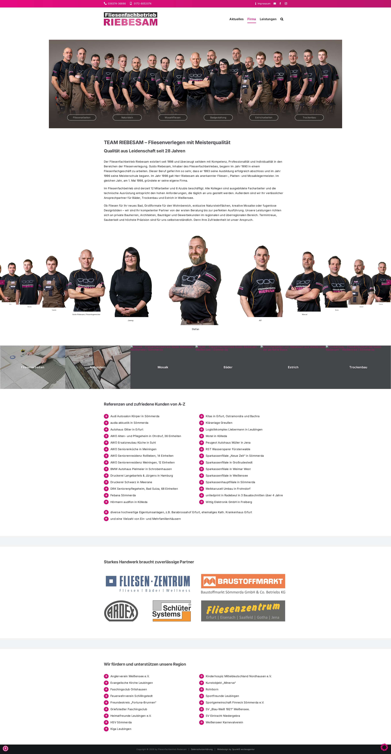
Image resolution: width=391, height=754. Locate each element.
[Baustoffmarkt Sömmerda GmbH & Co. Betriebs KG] (243, 574)
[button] (281, 19)
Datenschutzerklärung (202, 749)
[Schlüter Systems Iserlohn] (171, 601)
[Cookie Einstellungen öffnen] (384, 750)
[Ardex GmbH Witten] (121, 601)
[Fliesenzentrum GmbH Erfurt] (243, 601)
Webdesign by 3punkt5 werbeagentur (236, 749)
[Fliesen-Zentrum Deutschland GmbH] (148, 574)
